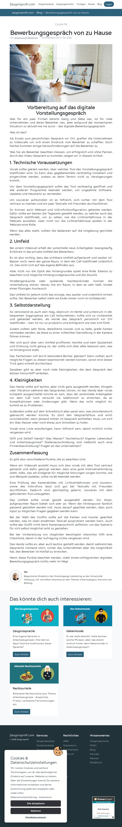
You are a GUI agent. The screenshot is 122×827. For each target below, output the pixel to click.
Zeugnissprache (99, 741)
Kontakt (94, 754)
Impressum (45, 797)
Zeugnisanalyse (46, 4)
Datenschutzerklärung (24, 797)
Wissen (91, 4)
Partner (94, 758)
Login (109, 4)
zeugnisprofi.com (22, 12)
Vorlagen (81, 4)
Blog (99, 4)
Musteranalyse (45, 745)
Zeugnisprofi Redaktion (26, 37)
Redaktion (96, 762)
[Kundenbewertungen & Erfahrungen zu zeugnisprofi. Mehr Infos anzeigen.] (103, 807)
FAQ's (93, 745)
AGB (65, 741)
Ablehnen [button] (36, 810)
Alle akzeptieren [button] (36, 803)
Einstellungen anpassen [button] (35, 817)
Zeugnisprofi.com (22, 4)
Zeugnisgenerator (65, 4)
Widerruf (68, 754)
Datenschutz (70, 749)
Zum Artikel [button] (21, 654)
